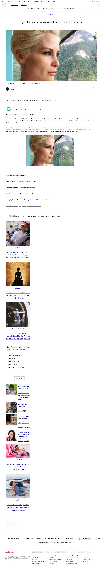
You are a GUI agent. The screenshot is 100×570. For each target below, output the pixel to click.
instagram (18, 459)
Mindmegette (9, 1)
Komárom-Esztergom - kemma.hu (72, 557)
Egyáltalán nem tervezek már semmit (17, 367)
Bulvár (72, 552)
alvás (23, 83)
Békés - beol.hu (34, 559)
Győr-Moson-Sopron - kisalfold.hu (55, 559)
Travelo (29, 1)
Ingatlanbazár (36, 1)
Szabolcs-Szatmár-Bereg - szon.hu (72, 563)
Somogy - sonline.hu (69, 561)
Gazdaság (56, 552)
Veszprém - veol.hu (86, 559)
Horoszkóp (14, 5)
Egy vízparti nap (13, 364)
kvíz (57, 8)
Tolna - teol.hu (85, 555)
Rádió (89, 552)
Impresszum (70, 538)
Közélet (48, 552)
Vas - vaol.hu (85, 557)
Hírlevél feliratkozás (14, 538)
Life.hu (12, 88)
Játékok (54, 1)
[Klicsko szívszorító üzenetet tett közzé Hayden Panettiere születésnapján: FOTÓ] (18, 451)
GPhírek (42, 1)
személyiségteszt (68, 8)
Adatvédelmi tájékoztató (33, 538)
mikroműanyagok (18, 328)
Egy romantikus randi (14, 361)
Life (15, 1)
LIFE (46, 216)
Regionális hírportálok (37, 552)
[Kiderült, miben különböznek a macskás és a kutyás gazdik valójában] (11, 407)
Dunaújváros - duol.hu (53, 555)
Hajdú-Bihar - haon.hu (53, 561)
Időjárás (24, 5)
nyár (18, 247)
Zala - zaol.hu (85, 561)
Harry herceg (48, 8)
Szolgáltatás (81, 552)
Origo (3, 1)
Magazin (65, 552)
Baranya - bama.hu (35, 557)
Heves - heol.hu (51, 563)
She (19, 1)
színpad (18, 288)
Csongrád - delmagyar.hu (36, 563)
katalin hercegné (33, 8)
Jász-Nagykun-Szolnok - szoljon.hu (72, 555)
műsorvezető (51, 14)
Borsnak (24, 120)
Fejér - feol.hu (51, 557)
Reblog (48, 1)
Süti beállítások (85, 538)
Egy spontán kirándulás (14, 355)
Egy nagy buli (12, 358)
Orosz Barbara (35, 83)
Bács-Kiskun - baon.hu (36, 555)
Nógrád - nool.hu (69, 559)
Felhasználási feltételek (53, 538)
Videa (24, 1)
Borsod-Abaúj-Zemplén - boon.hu (38, 561)
